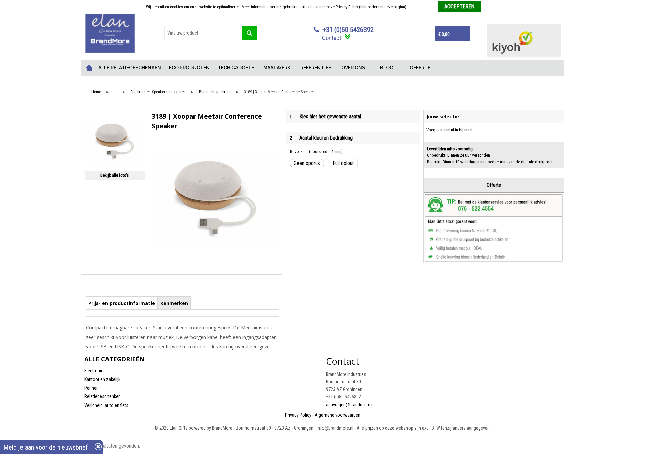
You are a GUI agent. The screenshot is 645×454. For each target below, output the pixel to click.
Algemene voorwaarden (337, 415)
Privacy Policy (298, 415)
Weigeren (491, 7)
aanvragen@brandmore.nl (350, 404)
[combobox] (203, 33)
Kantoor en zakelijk (102, 379)
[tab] (122, 302)
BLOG (386, 67)
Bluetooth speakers (215, 92)
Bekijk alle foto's (114, 175)
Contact (331, 37)
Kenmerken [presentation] (174, 303)
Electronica (95, 370)
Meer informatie (421, 7)
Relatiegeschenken (102, 396)
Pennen (91, 388)
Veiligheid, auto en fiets (106, 405)
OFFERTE (420, 67)
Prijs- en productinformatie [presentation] (121, 303)
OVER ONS (353, 67)
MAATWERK (276, 67)
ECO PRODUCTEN (189, 67)
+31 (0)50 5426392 (348, 30)
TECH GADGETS (236, 67)
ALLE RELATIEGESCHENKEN (129, 67)
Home (89, 68)
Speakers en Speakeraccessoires (158, 92)
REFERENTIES (315, 67)
